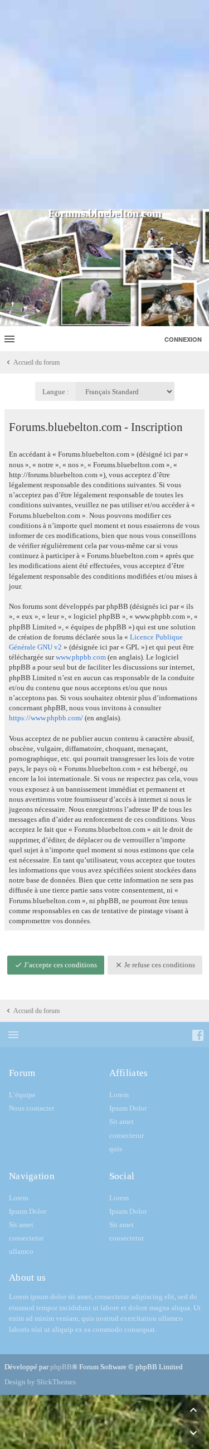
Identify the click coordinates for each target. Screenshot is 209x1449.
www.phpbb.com (81, 657)
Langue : (55, 391)
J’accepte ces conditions (59, 965)
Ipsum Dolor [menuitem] (128, 1108)
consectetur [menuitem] (126, 1135)
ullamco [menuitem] (21, 1251)
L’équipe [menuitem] (22, 1095)
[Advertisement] (104, 104)
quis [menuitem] (115, 1149)
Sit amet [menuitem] (121, 1121)
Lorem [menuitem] (119, 1095)
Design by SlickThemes (40, 1382)
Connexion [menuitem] (183, 339)
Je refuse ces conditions (159, 965)
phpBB (61, 1367)
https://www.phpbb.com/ (46, 718)
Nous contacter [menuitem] (31, 1108)
